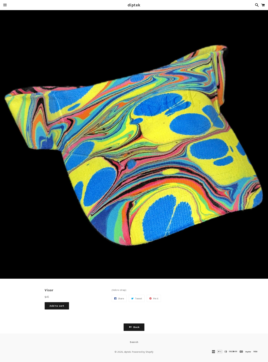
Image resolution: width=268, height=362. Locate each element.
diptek (134, 5)
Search (134, 342)
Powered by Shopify (142, 351)
